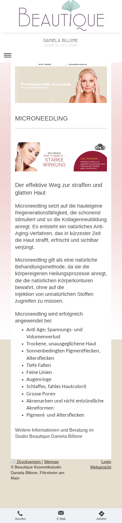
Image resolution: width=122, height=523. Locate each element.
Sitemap (51, 461)
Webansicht (100, 467)
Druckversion (29, 461)
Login (106, 461)
